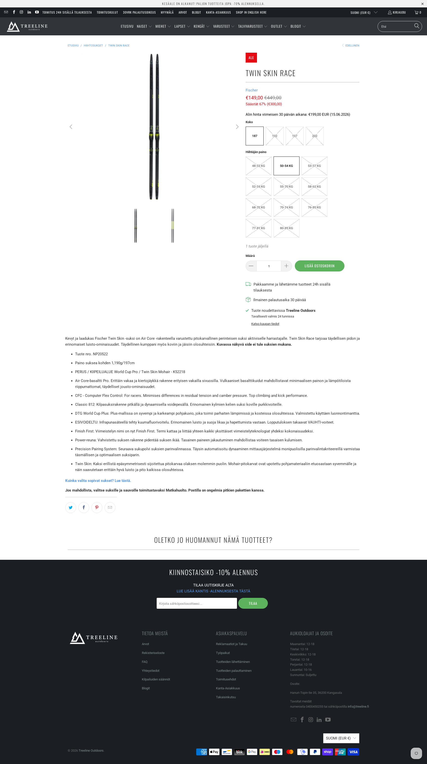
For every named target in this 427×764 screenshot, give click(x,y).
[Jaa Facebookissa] (83, 507)
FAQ (145, 662)
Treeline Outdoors (91, 750)
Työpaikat (223, 653)
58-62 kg (314, 186)
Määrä (250, 256)
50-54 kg (286, 166)
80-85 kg (286, 228)
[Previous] (71, 127)
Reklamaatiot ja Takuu (231, 644)
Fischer (252, 90)
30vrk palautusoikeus (139, 12)
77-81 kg (258, 228)
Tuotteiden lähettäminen (233, 662)
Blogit (196, 12)
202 (314, 136)
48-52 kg (258, 166)
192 (274, 136)
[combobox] (400, 26)
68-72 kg (258, 207)
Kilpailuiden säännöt (156, 679)
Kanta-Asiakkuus (218, 12)
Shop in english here (251, 12)
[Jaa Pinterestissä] (96, 507)
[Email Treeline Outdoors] (6, 12)
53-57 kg (314, 166)
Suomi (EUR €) (361, 12)
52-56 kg (258, 186)
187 (254, 136)
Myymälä (167, 12)
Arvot (183, 12)
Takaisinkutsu (226, 697)
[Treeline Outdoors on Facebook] (13, 12)
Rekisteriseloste (153, 653)
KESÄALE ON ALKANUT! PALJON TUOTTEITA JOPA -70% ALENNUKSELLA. (213, 3)
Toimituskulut (107, 12)
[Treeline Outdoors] (27, 26)
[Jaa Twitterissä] (70, 507)
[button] (144, 26)
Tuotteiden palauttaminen (234, 671)
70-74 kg (286, 207)
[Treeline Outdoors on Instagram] (21, 12)
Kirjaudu (399, 12)
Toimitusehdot (226, 679)
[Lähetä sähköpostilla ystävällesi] (110, 507)
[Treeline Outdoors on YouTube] (37, 12)
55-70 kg (286, 186)
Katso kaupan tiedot (265, 324)
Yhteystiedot (150, 671)
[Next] (237, 127)
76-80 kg (314, 207)
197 (294, 136)
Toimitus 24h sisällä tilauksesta (67, 12)
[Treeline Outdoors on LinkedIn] (29, 12)
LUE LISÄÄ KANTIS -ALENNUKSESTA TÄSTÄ (213, 591)
